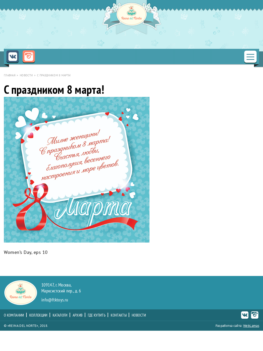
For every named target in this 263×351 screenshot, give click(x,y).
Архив (78, 315)
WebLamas (251, 326)
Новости (139, 315)
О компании (14, 315)
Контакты (119, 315)
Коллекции (38, 315)
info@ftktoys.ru (54, 300)
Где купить (97, 315)
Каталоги (60, 315)
